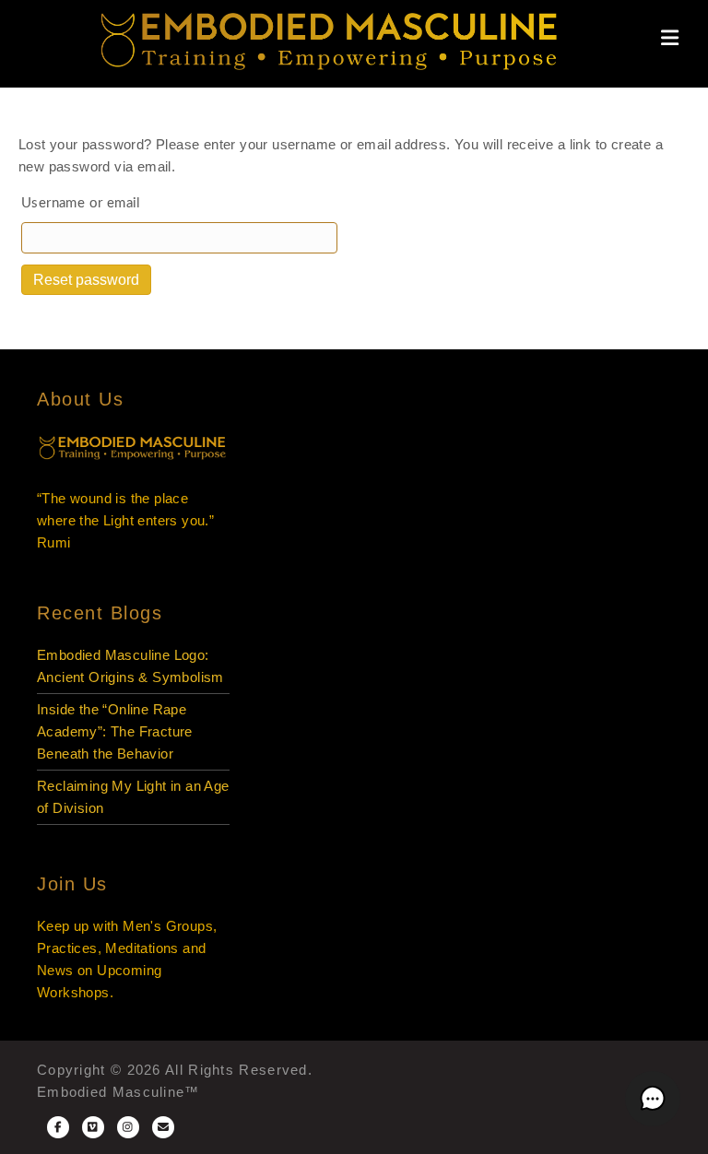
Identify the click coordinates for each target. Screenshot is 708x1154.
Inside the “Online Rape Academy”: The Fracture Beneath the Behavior (115, 731)
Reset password (86, 280)
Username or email (81, 203)
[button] (652, 1098)
